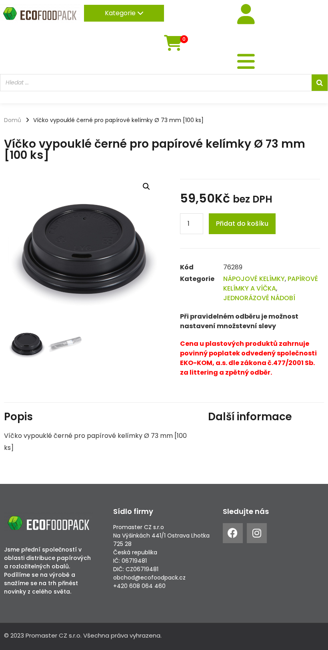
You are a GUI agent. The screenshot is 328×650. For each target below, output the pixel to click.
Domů (12, 120)
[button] (146, 186)
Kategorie (121, 13)
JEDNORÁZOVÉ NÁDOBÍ (259, 298)
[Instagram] (257, 533)
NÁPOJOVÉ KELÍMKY (254, 278)
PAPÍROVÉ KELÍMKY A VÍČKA (270, 283)
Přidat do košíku (242, 223)
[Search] (320, 82)
